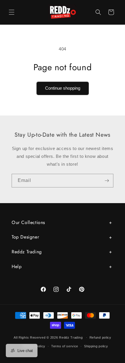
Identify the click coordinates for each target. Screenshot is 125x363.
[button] (11, 12)
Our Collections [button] (28, 222)
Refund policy (100, 337)
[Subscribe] (106, 180)
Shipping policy (96, 346)
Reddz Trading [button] (27, 251)
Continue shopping (62, 88)
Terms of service (64, 346)
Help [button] (17, 266)
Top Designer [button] (25, 237)
